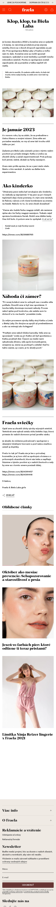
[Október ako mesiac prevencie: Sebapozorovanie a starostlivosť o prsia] (28, 540)
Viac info (10, 810)
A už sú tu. (47, 219)
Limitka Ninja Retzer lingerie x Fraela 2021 (27, 736)
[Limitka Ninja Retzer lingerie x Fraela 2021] (28, 692)
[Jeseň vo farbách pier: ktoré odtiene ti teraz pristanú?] (28, 612)
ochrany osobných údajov (14, 861)
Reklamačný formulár (11, 839)
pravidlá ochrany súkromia (12, 892)
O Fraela (9, 820)
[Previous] (3, 2)
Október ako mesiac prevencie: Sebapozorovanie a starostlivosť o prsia (26, 576)
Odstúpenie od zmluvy (11, 835)
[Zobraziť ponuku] (4, 9)
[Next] (52, 2)
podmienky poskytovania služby (36, 892)
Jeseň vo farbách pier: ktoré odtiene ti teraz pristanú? (26, 646)
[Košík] (52, 9)
